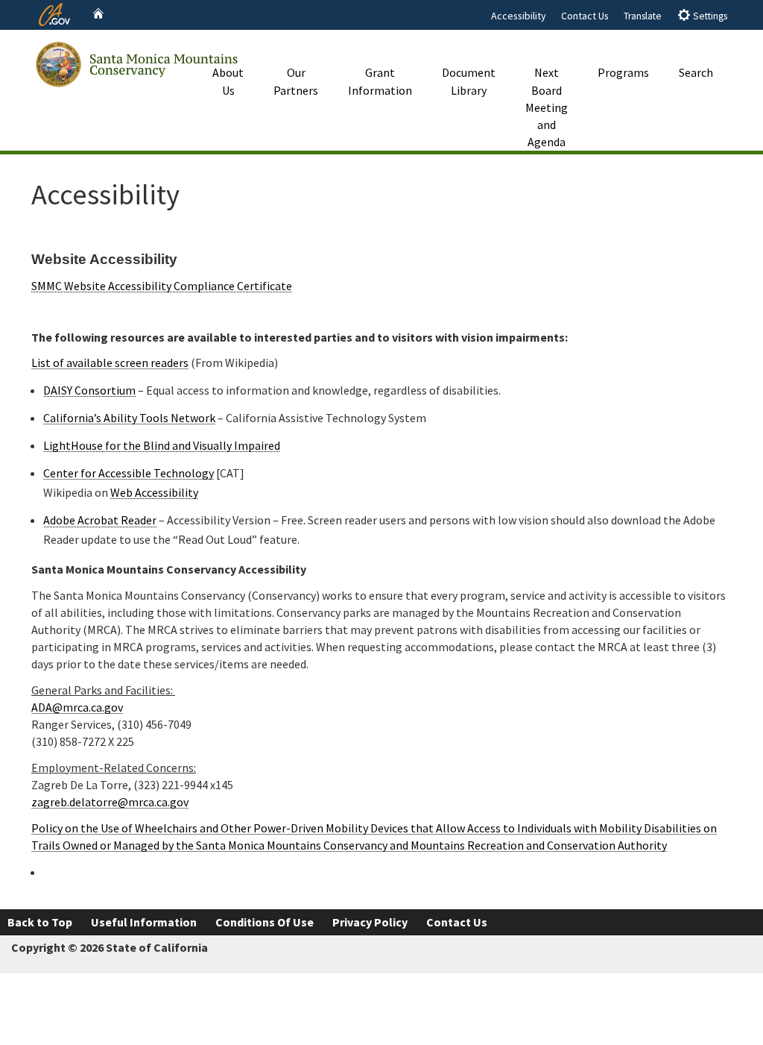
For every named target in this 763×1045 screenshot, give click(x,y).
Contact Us (585, 15)
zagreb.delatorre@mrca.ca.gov (110, 801)
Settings (709, 16)
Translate (643, 16)
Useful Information (144, 921)
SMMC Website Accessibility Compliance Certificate (161, 285)
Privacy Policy (370, 921)
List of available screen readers (110, 362)
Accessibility (518, 15)
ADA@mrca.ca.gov (77, 707)
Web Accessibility (154, 492)
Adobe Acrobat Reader (99, 519)
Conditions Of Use (264, 921)
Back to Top (39, 921)
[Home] (98, 14)
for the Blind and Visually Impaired (191, 445)
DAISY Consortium (89, 390)
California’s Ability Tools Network (129, 417)
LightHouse (73, 445)
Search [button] (696, 72)
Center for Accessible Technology (128, 472)
